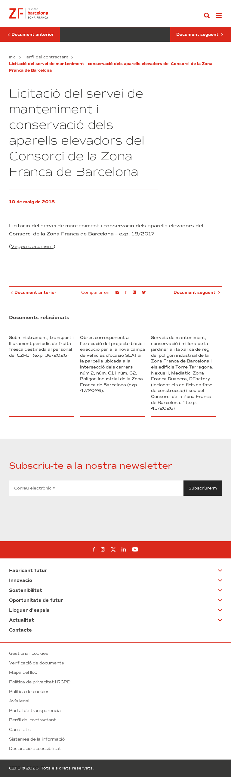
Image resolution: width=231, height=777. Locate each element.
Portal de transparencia (35, 710)
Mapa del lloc (23, 672)
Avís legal (19, 701)
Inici (13, 57)
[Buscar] (207, 15)
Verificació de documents (36, 663)
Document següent (198, 34)
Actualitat (21, 620)
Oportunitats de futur (36, 600)
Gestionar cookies (28, 653)
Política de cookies (29, 691)
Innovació (20, 580)
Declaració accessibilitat (35, 748)
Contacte (20, 630)
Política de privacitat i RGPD (39, 682)
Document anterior (30, 34)
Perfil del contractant (46, 57)
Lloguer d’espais (29, 610)
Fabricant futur (28, 570)
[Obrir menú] (219, 15)
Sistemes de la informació (37, 739)
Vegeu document (32, 246)
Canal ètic (20, 729)
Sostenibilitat (25, 590)
